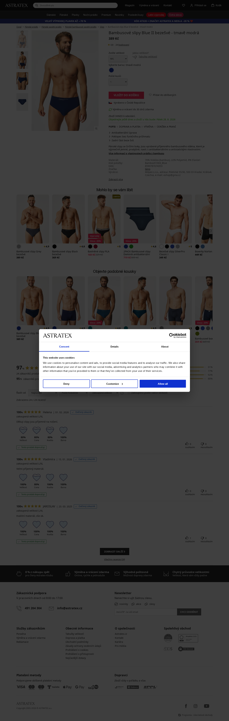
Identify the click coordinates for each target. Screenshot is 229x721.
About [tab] (164, 346)
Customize (112, 383)
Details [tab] (114, 346)
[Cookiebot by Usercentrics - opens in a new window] (171, 335)
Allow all (163, 383)
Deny (66, 383)
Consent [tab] (64, 346)
